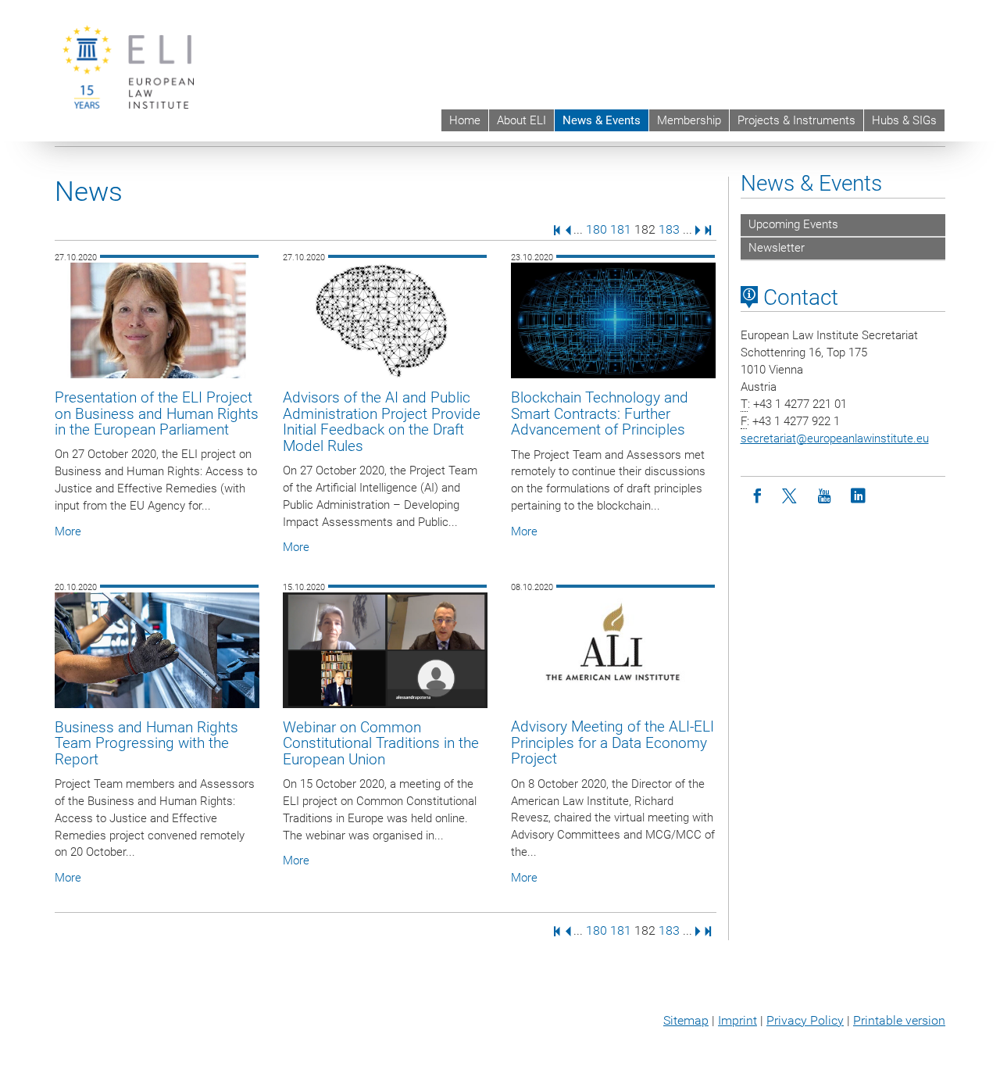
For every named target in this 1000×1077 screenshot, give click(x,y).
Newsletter (776, 248)
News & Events (601, 120)
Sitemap (686, 1020)
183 (669, 229)
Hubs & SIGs (904, 120)
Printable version (899, 1020)
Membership (689, 120)
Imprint (737, 1020)
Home (464, 120)
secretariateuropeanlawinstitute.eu (835, 438)
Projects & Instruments (796, 120)
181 (620, 229)
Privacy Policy (805, 1020)
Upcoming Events (793, 224)
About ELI (521, 120)
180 (596, 229)
